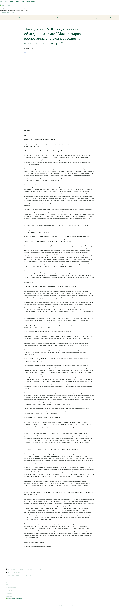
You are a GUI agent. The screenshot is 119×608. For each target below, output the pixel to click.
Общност (21, 18)
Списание (113, 18)
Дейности (60, 18)
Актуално (96, 18)
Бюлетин (27, 1)
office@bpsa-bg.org (14, 572)
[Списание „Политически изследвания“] (12, 1)
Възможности (79, 18)
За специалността (41, 18)
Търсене (32, 1)
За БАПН (5, 18)
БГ (22, 1)
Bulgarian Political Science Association (19, 575)
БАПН (2, 1)
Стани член (3, 12)
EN (24, 1)
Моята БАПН (11, 12)
